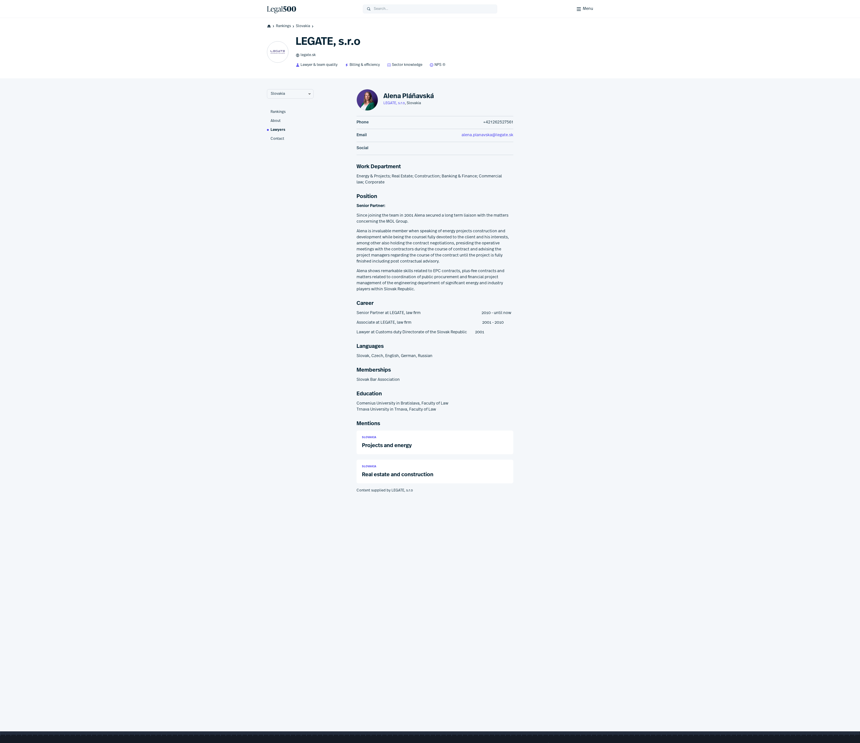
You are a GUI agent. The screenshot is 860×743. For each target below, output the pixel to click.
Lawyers (278, 130)
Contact (277, 139)
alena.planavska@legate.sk (487, 135)
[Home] (311, 8)
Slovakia (303, 26)
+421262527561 (498, 123)
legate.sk (308, 55)
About (276, 121)
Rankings (283, 26)
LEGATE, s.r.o (394, 103)
